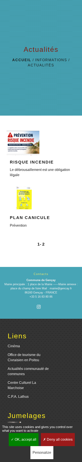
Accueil (21, 60)
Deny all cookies (59, 439)
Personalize (42, 452)
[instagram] (41, 306)
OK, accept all (25, 439)
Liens (17, 336)
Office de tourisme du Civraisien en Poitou (24, 357)
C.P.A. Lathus (18, 396)
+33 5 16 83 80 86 (41, 296)
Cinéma (14, 346)
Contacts (41, 274)
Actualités (41, 65)
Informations (51, 60)
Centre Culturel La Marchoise (22, 385)
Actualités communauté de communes (28, 371)
